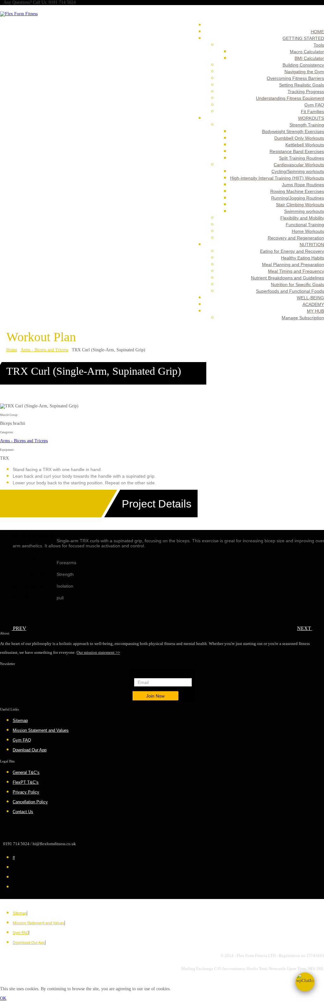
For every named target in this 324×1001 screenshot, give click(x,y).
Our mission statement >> (98, 652)
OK (3, 998)
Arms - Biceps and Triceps (44, 349)
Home (11, 349)
